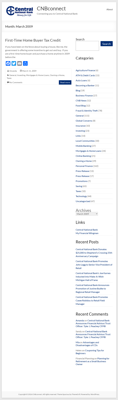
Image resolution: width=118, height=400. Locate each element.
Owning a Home (57, 75)
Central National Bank (87, 229)
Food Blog (81, 105)
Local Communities (85, 140)
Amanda (13, 71)
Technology (81, 196)
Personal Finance (84, 166)
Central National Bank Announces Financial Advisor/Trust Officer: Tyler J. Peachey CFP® (93, 323)
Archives (83, 210)
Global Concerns (84, 120)
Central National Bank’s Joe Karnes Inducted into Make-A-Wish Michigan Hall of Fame (93, 276)
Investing (21, 75)
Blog (78, 90)
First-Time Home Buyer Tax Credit (33, 40)
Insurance (80, 125)
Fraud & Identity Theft (87, 110)
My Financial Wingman (87, 233)
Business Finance (84, 95)
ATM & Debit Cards (85, 75)
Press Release (82, 171)
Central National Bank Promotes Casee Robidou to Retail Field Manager (92, 300)
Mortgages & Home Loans (37, 75)
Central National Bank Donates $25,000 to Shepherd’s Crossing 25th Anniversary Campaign (94, 252)
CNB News (81, 100)
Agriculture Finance (85, 70)
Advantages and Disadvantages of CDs (87, 343)
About (109, 9)
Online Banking (83, 155)
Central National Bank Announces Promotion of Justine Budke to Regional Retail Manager (92, 288)
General (12, 75)
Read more (65, 82)
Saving (79, 186)
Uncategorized (83, 201)
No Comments (15, 82)
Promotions (81, 181)
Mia (78, 342)
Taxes (9, 78)
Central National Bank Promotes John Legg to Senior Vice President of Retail (94, 264)
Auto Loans (81, 80)
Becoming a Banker (85, 85)
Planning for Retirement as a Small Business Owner (92, 361)
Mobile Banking (83, 145)
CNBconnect (51, 8)
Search (80, 39)
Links (78, 135)
